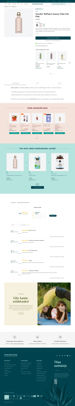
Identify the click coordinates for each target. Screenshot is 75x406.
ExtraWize (57, 124)
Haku (22, 370)
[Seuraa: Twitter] (59, 355)
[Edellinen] (4, 1)
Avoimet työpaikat (7, 368)
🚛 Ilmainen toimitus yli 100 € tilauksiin (12, 1)
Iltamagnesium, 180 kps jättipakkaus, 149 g (59, 175)
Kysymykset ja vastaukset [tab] (23, 202)
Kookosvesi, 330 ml (32, 175)
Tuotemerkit (54, 1)
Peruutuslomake (39, 366)
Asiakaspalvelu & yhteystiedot (26, 363)
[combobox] (15, 225)
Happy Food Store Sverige (25, 371)
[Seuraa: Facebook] (57, 355)
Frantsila (22, 124)
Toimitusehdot (38, 363)
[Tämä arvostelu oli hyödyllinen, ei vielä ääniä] (61, 236)
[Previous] (36, 63)
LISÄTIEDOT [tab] (59, 83)
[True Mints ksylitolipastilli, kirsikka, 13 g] (37, 118)
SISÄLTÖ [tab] (37, 83)
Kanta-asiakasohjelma (66, 1)
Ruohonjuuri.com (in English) (26, 373)
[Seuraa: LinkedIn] (70, 355)
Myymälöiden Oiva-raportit (41, 377)
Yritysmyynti (6, 370)
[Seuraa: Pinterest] (64, 355)
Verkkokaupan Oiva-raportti (41, 378)
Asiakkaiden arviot (24, 368)
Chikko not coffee (46, 124)
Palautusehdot (39, 364)
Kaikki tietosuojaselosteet (40, 373)
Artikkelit (59, 1)
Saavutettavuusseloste (40, 375)
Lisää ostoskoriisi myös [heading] (42, 49)
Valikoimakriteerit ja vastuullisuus (10, 364)
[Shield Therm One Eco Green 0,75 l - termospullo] (40, 56)
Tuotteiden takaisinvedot (40, 380)
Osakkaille (6, 373)
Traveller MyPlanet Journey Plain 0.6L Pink (14, 175)
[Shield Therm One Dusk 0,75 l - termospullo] (51, 56)
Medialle (5, 375)
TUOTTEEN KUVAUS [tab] (15, 83)
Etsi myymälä (47, 1)
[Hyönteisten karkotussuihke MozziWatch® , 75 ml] (60, 118)
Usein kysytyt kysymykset (25, 364)
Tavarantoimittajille (7, 371)
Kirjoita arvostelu (53, 215)
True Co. (10, 124)
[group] (40, 60)
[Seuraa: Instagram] (62, 355)
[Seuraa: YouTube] (67, 355)
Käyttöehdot (38, 370)
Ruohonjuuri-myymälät (8, 366)
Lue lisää (37, 33)
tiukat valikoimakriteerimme (19, 343)
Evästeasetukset (39, 368)
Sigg (37, 11)
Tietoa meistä (6, 363)
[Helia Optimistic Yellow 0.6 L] (62, 56)
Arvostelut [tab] (13, 202)
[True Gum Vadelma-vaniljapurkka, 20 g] (14, 118)
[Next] (70, 63)
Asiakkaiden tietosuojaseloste (41, 371)
